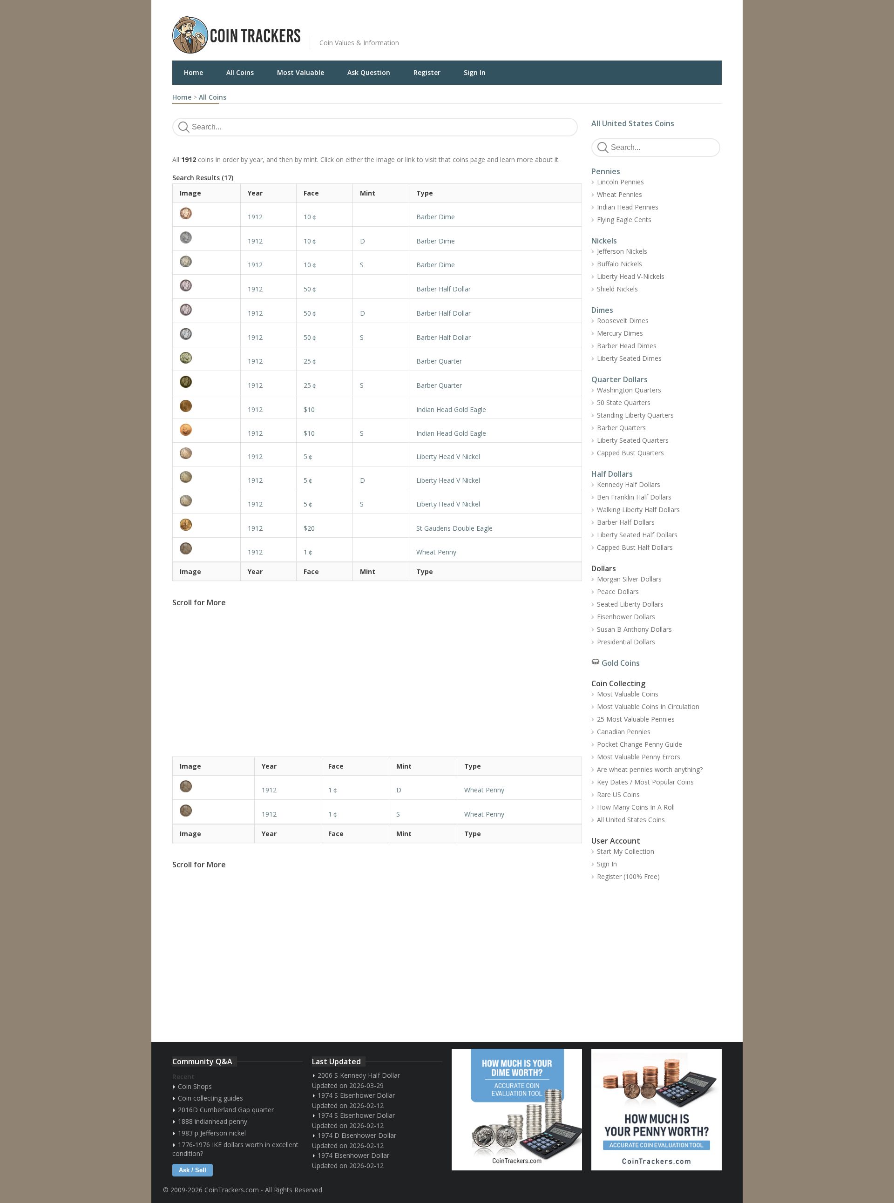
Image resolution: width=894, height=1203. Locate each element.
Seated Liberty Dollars (630, 604)
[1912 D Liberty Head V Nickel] (206, 477)
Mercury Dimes (620, 333)
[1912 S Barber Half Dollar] (206, 334)
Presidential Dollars (626, 641)
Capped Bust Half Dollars (635, 547)
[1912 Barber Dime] (206, 213)
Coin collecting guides (210, 1098)
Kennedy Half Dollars (628, 484)
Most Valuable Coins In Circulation (648, 706)
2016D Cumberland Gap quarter (226, 1109)
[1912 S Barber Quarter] (206, 382)
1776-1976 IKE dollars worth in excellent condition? (235, 1149)
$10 (309, 409)
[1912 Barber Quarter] (206, 358)
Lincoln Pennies (620, 181)
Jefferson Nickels (622, 251)
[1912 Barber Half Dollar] (206, 285)
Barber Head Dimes (627, 345)
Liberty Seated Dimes (629, 358)
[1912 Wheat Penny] (206, 548)
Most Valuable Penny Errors (638, 756)
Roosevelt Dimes (623, 320)
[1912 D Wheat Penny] (213, 786)
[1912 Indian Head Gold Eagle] (206, 406)
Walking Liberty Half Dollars (638, 509)
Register (426, 72)
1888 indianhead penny (212, 1121)
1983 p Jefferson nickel (212, 1133)
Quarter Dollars (619, 379)
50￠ (311, 288)
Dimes (602, 310)
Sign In (475, 72)
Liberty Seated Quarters (633, 440)
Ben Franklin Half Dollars (634, 497)
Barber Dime (435, 216)
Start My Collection (625, 851)
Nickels (604, 241)
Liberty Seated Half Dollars (637, 534)
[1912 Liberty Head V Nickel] (206, 453)
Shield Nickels (617, 288)
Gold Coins (621, 663)
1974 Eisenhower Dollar (353, 1155)
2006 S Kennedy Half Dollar (359, 1075)
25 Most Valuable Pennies (636, 719)
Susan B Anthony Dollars (634, 629)
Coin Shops (195, 1086)
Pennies (605, 171)
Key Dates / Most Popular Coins (645, 781)
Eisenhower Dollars (626, 616)
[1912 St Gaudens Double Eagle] (206, 525)
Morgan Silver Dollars (629, 578)
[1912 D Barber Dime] (206, 237)
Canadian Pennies (623, 731)
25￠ (311, 361)
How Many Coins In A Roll (636, 807)
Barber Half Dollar (443, 288)
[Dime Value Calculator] (517, 1109)
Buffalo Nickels (619, 263)
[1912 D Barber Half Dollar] (206, 310)
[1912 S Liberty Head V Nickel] (206, 501)
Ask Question (368, 72)
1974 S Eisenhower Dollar (356, 1095)
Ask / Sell (192, 1170)
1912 (255, 216)
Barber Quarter (439, 361)
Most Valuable (300, 72)
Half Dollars (612, 474)
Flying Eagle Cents (624, 219)
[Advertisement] (561, 28)
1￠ (309, 551)
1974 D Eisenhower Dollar (357, 1135)
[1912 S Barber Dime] (206, 261)
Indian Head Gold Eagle (451, 409)
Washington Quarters (629, 389)
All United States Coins (632, 123)
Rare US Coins (618, 794)
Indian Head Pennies (627, 207)
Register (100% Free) (628, 876)
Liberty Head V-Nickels (630, 276)
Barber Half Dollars (626, 522)
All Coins (240, 72)
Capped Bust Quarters (630, 452)
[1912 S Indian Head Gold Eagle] (206, 430)
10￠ (311, 216)
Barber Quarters (621, 427)
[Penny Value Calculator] (656, 1109)
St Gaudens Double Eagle (454, 528)
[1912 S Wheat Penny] (213, 810)
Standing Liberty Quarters (635, 415)
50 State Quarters (623, 402)
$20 (309, 528)
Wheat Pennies (619, 194)
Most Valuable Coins (627, 693)
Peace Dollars (618, 591)
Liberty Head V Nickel (448, 456)
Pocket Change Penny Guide (639, 744)
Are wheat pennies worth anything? (650, 769)
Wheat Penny (436, 551)
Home (193, 72)
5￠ (309, 456)
